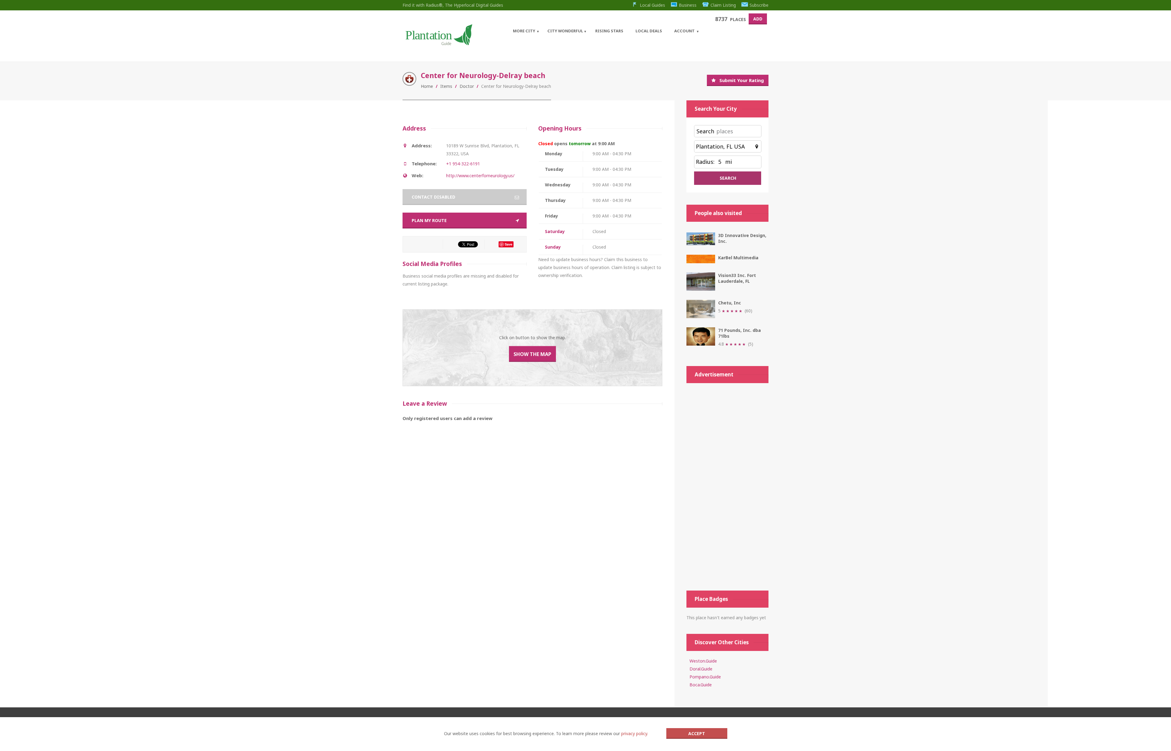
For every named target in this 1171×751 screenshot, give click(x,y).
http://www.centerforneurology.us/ (480, 175)
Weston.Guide (703, 661)
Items (446, 86)
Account (684, 31)
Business (688, 5)
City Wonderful (565, 31)
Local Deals (649, 31)
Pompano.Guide (705, 677)
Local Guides (652, 5)
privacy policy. (634, 733)
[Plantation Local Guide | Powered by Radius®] (438, 43)
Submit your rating (741, 80)
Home (427, 86)
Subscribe (759, 5)
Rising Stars (609, 31)
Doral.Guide (700, 669)
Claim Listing (723, 5)
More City (524, 31)
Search (705, 131)
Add (757, 19)
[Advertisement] (727, 486)
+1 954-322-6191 (463, 164)
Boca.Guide (700, 685)
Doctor (467, 86)
